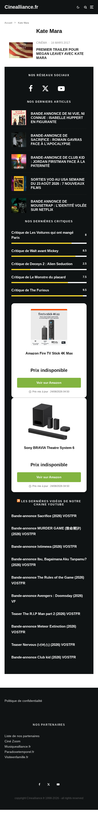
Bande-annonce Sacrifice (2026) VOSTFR (44, 516)
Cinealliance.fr (21, 7)
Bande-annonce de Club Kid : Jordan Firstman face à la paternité (58, 162)
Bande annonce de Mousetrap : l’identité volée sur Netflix (59, 205)
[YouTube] (58, 784)
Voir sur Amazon (49, 382)
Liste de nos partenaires (22, 736)
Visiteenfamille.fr (16, 757)
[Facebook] (39, 784)
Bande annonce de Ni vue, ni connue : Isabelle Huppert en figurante (58, 118)
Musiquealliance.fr (18, 746)
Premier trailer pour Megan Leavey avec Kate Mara (60, 54)
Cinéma (41, 42)
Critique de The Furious (30, 290)
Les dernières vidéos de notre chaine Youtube (51, 503)
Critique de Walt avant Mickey (34, 251)
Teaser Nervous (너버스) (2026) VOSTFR (43, 645)
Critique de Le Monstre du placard (38, 277)
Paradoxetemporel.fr (19, 752)
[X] (48, 784)
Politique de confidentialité (23, 701)
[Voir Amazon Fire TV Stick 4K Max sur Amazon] (49, 327)
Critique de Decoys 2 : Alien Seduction (41, 264)
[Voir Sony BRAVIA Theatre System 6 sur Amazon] (49, 421)
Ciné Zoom (13, 741)
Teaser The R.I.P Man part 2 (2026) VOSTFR (45, 614)
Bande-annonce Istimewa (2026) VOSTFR (44, 546)
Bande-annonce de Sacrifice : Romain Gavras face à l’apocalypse (56, 140)
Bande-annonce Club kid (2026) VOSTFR (43, 657)
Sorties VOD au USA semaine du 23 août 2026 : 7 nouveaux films (58, 183)
